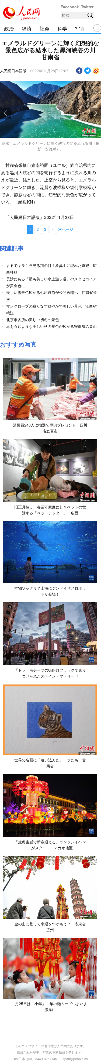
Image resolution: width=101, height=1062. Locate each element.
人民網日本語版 (13, 70)
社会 (44, 28)
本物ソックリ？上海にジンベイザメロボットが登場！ (50, 591)
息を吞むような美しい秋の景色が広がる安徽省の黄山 (51, 326)
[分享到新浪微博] (96, 70)
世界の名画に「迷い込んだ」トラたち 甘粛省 (50, 762)
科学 (62, 28)
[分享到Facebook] (79, 70)
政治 (9, 28)
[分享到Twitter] (87, 70)
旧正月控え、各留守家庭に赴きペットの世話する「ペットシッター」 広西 (50, 509)
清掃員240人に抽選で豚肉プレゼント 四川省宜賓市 (50, 428)
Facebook (70, 6)
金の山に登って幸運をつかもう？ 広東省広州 (50, 926)
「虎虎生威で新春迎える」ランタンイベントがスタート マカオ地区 (50, 844)
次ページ (65, 229)
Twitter (87, 6)
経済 (27, 28)
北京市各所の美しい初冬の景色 (32, 319)
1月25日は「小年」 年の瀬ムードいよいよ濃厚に (50, 1006)
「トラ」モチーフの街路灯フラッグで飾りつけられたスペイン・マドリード (50, 673)
